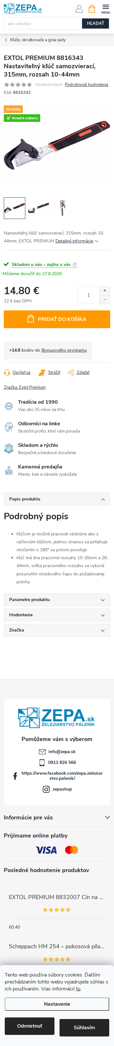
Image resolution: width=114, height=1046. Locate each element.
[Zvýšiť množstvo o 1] (104, 291)
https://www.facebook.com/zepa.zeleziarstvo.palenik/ (62, 775)
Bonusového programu (64, 350)
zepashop (62, 789)
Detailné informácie (74, 241)
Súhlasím (84, 1027)
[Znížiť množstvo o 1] (104, 299)
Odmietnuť (29, 1026)
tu (78, 988)
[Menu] (105, 8)
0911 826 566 (62, 762)
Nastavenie (57, 1004)
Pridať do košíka (62, 319)
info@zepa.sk (62, 752)
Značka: (25, 387)
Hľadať (95, 23)
